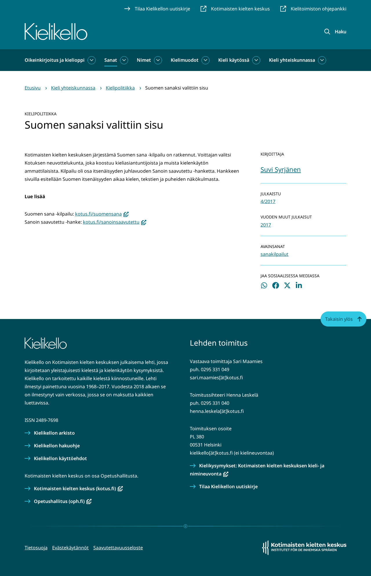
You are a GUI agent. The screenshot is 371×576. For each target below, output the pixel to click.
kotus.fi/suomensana (102, 214)
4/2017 (268, 201)
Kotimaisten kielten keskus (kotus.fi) (78, 488)
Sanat (110, 60)
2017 (266, 225)
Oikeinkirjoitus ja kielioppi (55, 60)
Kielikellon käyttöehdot (60, 458)
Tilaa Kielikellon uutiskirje (228, 486)
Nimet (144, 60)
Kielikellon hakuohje (57, 445)
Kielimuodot (185, 60)
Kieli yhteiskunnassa (292, 60)
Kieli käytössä (233, 60)
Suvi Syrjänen (281, 169)
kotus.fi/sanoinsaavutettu (114, 222)
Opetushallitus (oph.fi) (63, 501)
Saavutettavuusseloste (118, 547)
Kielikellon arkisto (54, 433)
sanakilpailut (274, 254)
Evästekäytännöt (70, 547)
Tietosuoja (36, 547)
